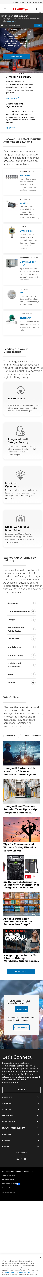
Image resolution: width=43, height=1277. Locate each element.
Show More (20, 972)
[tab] (20, 74)
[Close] (40, 1257)
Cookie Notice (6, 1188)
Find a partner (21, 1028)
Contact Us (11, 98)
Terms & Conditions (8, 1176)
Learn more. (11, 21)
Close (38, 25)
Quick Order (31, 2)
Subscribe (22, 1090)
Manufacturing (11, 736)
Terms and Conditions (27, 1272)
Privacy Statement (8, 1180)
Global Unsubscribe (8, 1192)
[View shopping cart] (41, 2)
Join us (9, 128)
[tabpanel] (21, 43)
